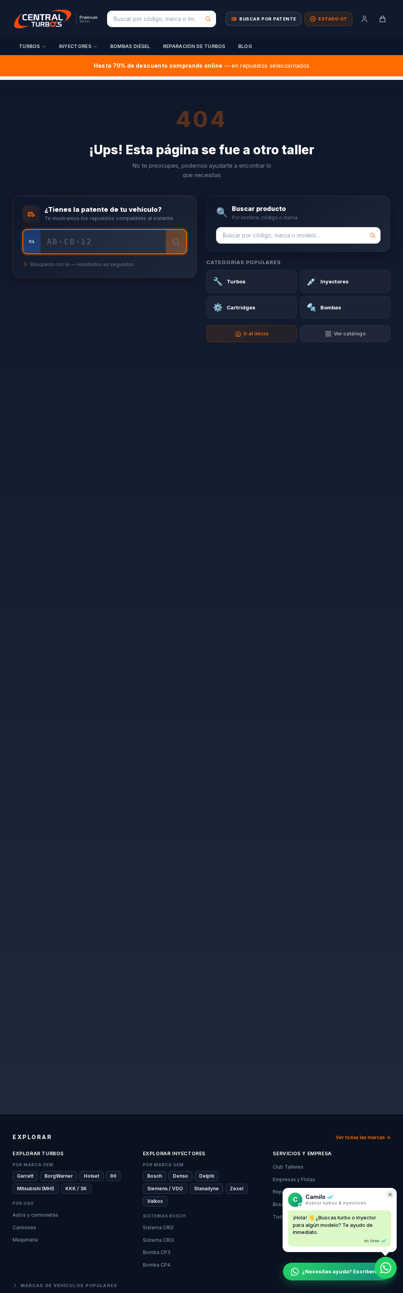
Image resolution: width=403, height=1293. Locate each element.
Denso (180, 1176)
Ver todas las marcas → (363, 1137)
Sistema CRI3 (158, 1240)
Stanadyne (206, 1188)
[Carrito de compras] (382, 19)
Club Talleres (288, 1167)
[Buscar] (208, 19)
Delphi (206, 1176)
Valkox (155, 1201)
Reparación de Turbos (194, 46)
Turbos (29, 46)
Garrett (25, 1176)
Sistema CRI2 (158, 1227)
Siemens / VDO (165, 1188)
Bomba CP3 (156, 1252)
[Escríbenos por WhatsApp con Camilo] (386, 1268)
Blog (245, 46)
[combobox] (161, 19)
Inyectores (75, 46)
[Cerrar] (390, 1194)
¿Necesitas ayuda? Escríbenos (342, 1271)
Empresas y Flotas (294, 1179)
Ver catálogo (350, 333)
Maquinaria (25, 1240)
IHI (113, 1176)
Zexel (236, 1188)
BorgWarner (58, 1176)
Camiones (24, 1227)
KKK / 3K (76, 1188)
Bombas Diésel (130, 46)
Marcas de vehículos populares (68, 1285)
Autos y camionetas (35, 1215)
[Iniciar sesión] (364, 19)
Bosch (154, 1176)
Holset (91, 1176)
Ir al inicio (256, 333)
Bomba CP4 (156, 1265)
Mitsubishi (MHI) (35, 1188)
